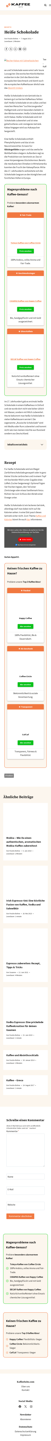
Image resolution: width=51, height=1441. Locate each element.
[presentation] (25, 818)
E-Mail (10, 1189)
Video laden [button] (26, 539)
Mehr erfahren (25, 534)
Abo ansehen (25, 626)
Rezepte (7, 27)
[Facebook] (19, 1406)
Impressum (25, 1435)
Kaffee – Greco (14, 1080)
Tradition (9, 775)
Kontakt (25, 1390)
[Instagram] (31, 1406)
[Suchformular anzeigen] (45, 5)
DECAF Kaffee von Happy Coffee (25, 359)
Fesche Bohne (13, 39)
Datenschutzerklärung (25, 1431)
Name (10, 1176)
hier (28, 519)
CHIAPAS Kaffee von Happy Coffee (25, 301)
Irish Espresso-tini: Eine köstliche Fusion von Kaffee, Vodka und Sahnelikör (25, 904)
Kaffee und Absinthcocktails (22, 1055)
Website (11, 1204)
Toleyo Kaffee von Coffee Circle (26, 243)
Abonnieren (25, 1419)
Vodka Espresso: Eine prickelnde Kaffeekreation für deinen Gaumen (24, 1026)
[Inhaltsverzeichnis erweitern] (42, 444)
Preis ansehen (25, 251)
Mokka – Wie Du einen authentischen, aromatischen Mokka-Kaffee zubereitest (23, 841)
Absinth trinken (15, 88)
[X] (25, 1406)
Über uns (25, 1386)
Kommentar (12, 1131)
